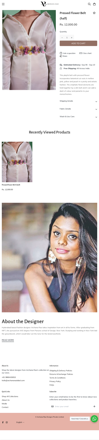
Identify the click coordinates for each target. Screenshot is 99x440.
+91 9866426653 (9, 377)
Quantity (63, 31)
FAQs (52, 385)
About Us (6, 400)
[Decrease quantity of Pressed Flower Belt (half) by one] (62, 38)
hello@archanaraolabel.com (13, 380)
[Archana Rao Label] (49, 4)
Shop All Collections (10, 396)
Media (4, 403)
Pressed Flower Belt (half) (11, 185)
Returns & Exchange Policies (61, 374)
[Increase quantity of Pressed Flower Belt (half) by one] (71, 38)
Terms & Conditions (57, 378)
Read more (8, 340)
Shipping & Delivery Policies (61, 370)
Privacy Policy (55, 381)
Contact (5, 407)
